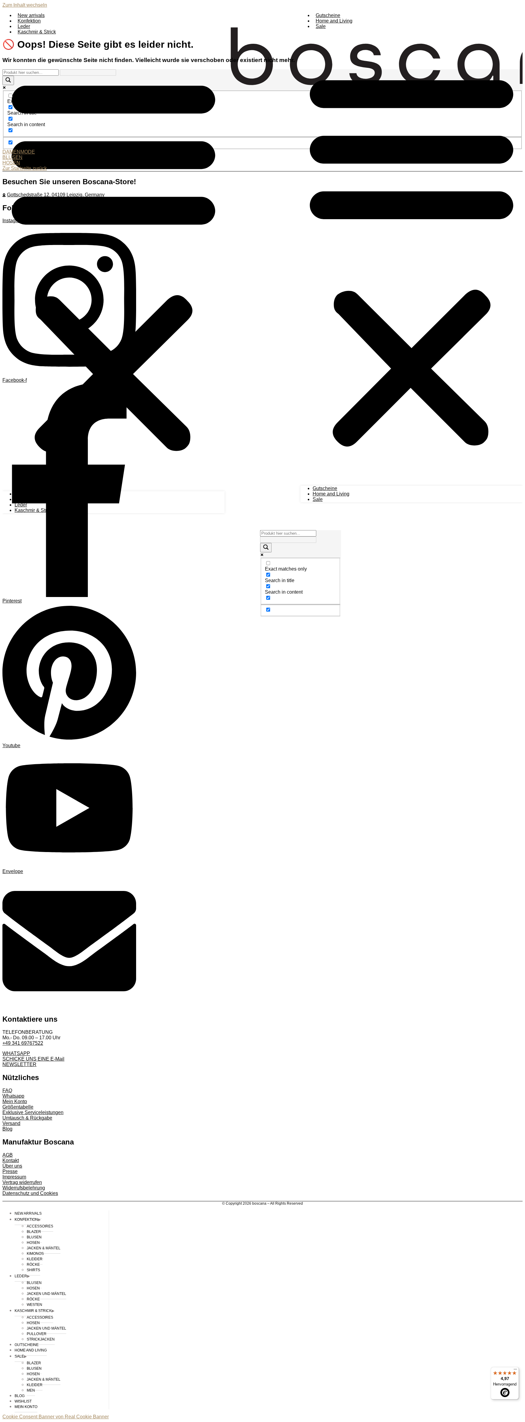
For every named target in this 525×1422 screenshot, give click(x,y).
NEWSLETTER (19, 1064)
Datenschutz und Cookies (30, 1193)
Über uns (12, 1165)
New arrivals (31, 15)
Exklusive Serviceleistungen (32, 1112)
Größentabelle (17, 1107)
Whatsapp (13, 1096)
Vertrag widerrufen (22, 1182)
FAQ (7, 1090)
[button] (411, 257)
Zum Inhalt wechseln (24, 5)
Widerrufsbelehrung (23, 1187)
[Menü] (515, 1370)
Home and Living (334, 20)
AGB (7, 1155)
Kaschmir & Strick (37, 31)
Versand (11, 1123)
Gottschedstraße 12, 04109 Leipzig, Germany (56, 194)
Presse (10, 1171)
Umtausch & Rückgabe (27, 1117)
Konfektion (29, 20)
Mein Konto (14, 1101)
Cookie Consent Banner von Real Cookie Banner (55, 1416)
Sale (321, 26)
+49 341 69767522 (22, 1043)
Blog (7, 1128)
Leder (24, 26)
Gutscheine (328, 15)
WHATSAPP (16, 1053)
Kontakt (10, 1160)
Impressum (14, 1176)
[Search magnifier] (266, 547)
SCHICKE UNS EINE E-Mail (33, 1058)
